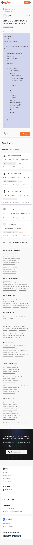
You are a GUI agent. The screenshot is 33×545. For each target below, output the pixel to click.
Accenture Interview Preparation (10, 384)
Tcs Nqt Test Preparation (8, 305)
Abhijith (10, 15)
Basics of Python (15, 299)
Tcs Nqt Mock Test (19, 356)
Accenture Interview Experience (10, 262)
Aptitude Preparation (21, 298)
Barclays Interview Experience (9, 271)
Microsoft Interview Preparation (10, 369)
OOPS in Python (7, 307)
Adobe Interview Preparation (9, 378)
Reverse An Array (7, 281)
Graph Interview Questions (9, 422)
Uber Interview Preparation (20, 385)
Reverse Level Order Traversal (9, 290)
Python (9, 326)
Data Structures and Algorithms (10, 303)
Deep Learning (22, 330)
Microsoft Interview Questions (10, 404)
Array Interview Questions (9, 406)
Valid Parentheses (23, 284)
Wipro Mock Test (22, 354)
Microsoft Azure (6, 335)
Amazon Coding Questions (9, 419)
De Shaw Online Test (8, 356)
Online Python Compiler (20, 314)
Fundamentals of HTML (21, 305)
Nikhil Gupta (12, 209)
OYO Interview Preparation (9, 373)
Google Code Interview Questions (10, 402)
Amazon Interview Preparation (10, 365)
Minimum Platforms (22, 288)
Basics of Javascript (7, 301)
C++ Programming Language (9, 328)
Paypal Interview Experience (9, 273)
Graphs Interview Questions (9, 413)
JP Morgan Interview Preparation (10, 380)
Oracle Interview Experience (9, 260)
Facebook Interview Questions (10, 410)
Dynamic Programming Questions (10, 415)
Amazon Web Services (16, 333)
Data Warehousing (7, 337)
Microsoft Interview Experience (10, 255)
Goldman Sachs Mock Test (9, 352)
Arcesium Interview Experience (10, 267)
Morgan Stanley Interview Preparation (11, 376)
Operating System (14, 331)
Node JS (5, 330)
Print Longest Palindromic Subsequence (12, 282)
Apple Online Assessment (19, 345)
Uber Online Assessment (9, 347)
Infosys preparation (7, 385)
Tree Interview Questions (8, 420)
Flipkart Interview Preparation (10, 374)
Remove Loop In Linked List (9, 288)
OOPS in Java (24, 307)
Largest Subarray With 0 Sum (9, 284)
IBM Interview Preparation (9, 393)
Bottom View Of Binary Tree (21, 286)
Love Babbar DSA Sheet (8, 411)
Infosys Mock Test (18, 357)
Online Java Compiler (8, 314)
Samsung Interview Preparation (10, 371)
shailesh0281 (12, 224)
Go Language (23, 331)
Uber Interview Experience (9, 269)
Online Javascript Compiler (9, 316)
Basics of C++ (23, 303)
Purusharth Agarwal (14, 155)
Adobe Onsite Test (7, 345)
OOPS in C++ (16, 307)
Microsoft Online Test (22, 350)
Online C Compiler (22, 316)
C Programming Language (18, 326)
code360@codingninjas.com (13, 511)
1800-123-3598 (9, 508)
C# (3, 333)
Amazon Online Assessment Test (10, 348)
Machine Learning (13, 330)
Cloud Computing (22, 328)
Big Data (5, 331)
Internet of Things (18, 337)
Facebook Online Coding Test (9, 354)
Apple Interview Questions (9, 408)
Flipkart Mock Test (7, 357)
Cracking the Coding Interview (10, 417)
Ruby (8, 333)
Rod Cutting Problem (7, 286)
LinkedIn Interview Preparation (10, 387)
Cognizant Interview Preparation (10, 389)
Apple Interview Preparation (9, 382)
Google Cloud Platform (17, 335)
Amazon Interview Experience (9, 253)
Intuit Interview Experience (9, 265)
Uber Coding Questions (8, 400)
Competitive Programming (9, 298)
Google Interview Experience (9, 256)
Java (4, 326)
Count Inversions (22, 290)
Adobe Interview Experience (9, 264)
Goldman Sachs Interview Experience (11, 258)
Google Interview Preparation (9, 367)
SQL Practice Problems (23, 422)
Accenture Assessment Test (9, 350)
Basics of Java (6, 299)
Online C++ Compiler (8, 318)
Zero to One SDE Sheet (21, 400)
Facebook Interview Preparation (10, 391)
